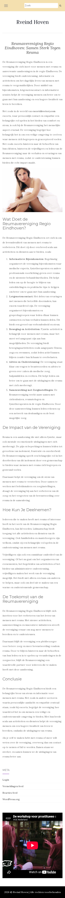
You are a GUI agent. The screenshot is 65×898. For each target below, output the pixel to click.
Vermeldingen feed (12, 786)
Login (5, 779)
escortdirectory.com (43, 111)
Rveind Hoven (32, 22)
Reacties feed (9, 792)
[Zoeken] (60, 5)
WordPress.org (11, 799)
